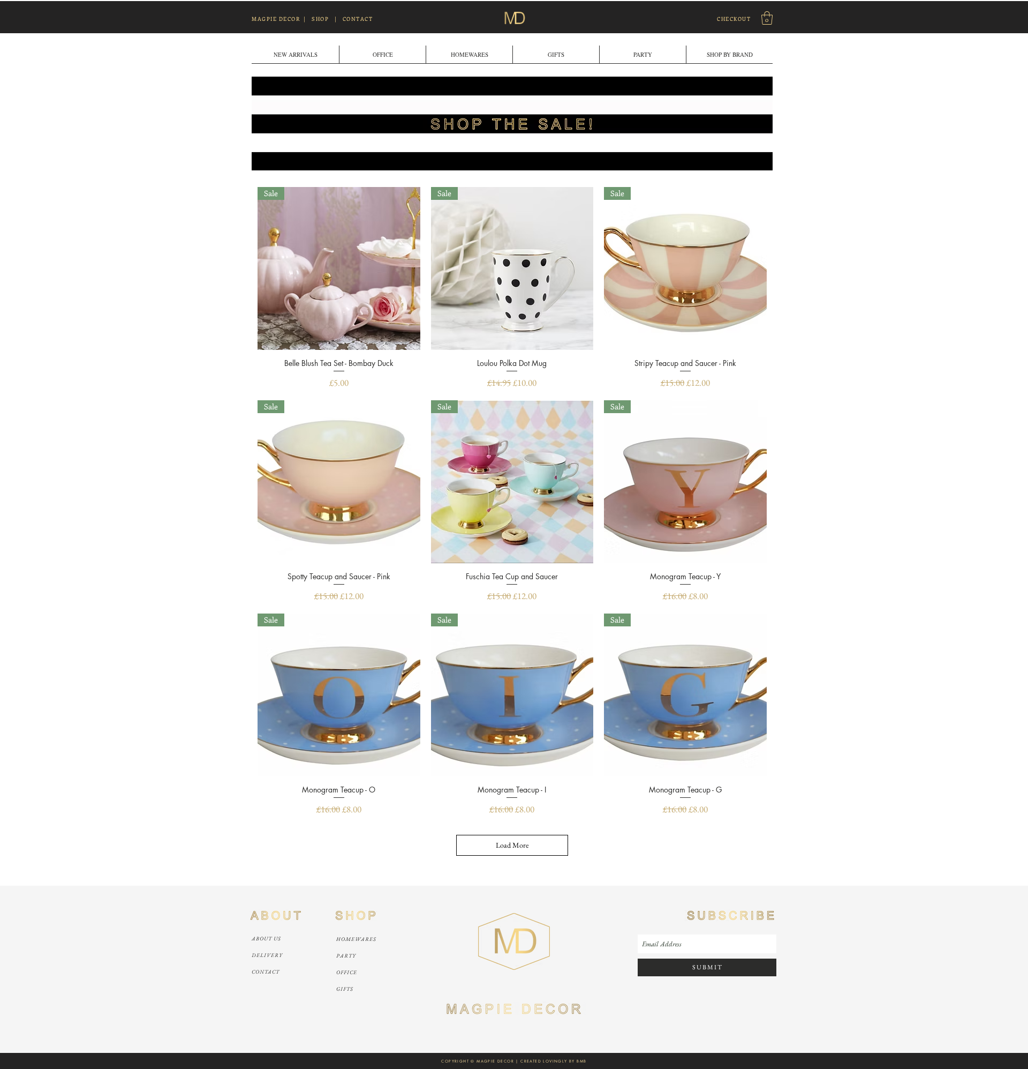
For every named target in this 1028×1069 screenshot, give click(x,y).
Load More (512, 845)
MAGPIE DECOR (276, 19)
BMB (581, 1061)
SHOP (320, 19)
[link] (767, 18)
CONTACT (358, 19)
